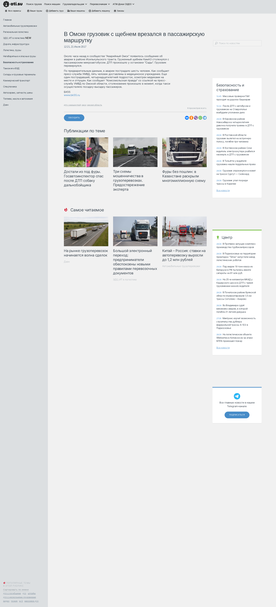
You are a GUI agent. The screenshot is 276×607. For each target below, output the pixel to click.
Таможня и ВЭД (11, 68)
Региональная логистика (15, 32)
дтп (24, 593)
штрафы (32, 593)
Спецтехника (10, 86)
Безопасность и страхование (18, 62)
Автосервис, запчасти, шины (18, 92)
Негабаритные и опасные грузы (19, 56)
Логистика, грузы (12, 50)
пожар (14, 601)
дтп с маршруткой (72, 105)
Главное (7, 19)
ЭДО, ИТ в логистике (14, 38)
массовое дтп (31, 601)
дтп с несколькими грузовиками (19, 597)
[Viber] (196, 118)
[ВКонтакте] (187, 118)
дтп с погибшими (12, 593)
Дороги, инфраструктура (16, 44)
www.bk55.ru (72, 95)
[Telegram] (205, 118)
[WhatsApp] (200, 118)
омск (84, 105)
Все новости (223, 190)
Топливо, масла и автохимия (18, 98)
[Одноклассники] (191, 118)
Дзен (5, 104)
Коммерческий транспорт (16, 80)
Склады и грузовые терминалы (19, 74)
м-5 (21, 601)
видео (6, 601)
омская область (94, 105)
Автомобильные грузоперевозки (20, 25)
